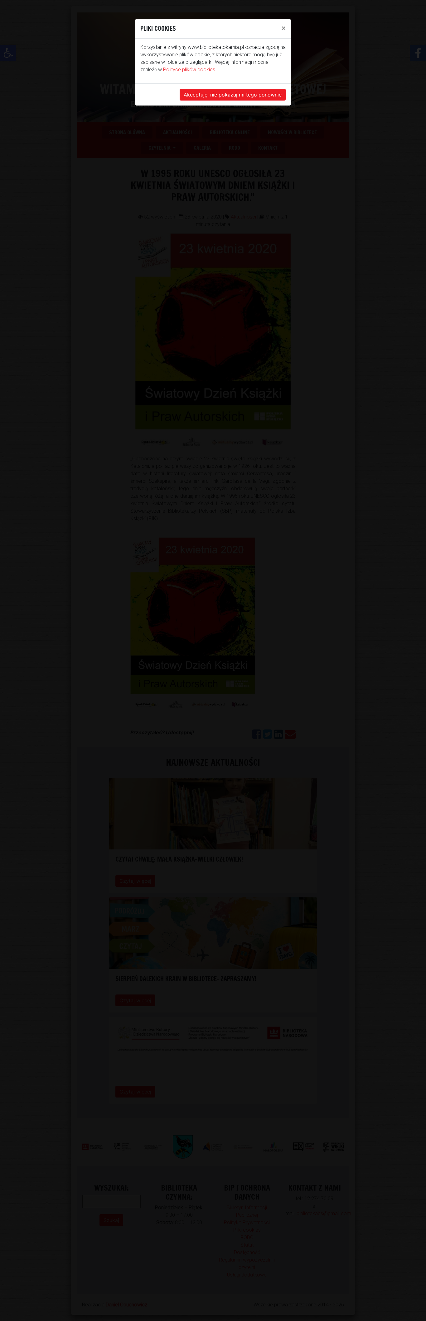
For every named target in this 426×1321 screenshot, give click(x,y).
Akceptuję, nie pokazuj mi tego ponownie (233, 95)
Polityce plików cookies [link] (189, 70)
